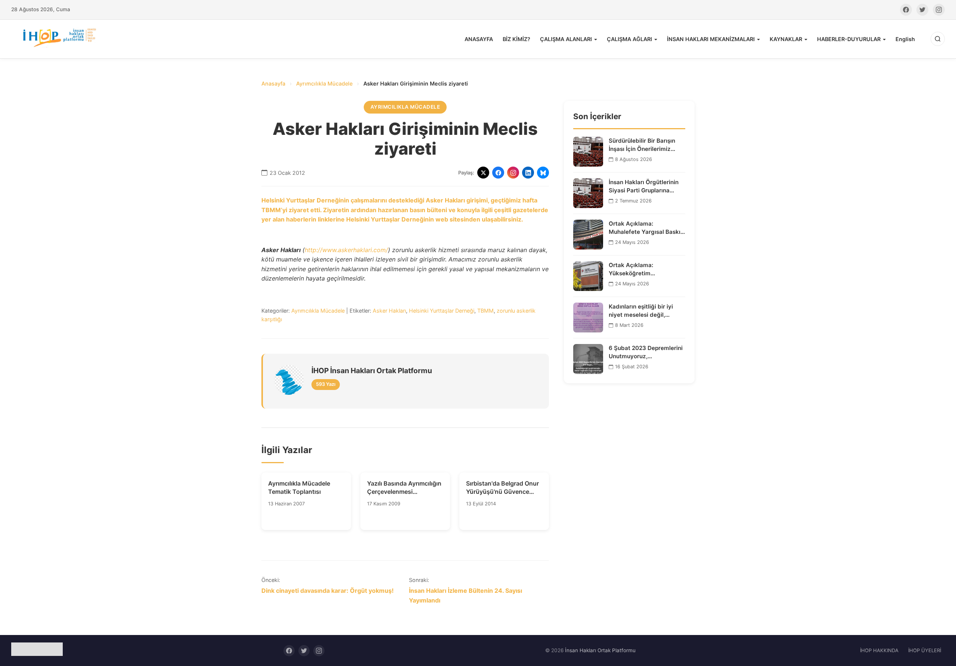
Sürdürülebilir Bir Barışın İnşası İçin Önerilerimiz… (642, 144)
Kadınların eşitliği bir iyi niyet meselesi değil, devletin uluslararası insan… (647, 311)
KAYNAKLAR (786, 39)
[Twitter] (922, 10)
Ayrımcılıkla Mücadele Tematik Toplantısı (299, 487)
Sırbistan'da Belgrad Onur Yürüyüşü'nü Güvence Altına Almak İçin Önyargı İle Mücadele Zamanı (502, 488)
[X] (483, 173)
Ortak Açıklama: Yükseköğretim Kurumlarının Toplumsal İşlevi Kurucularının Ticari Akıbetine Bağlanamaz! (643, 269)
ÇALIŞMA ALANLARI (566, 39)
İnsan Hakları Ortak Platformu (600, 650)
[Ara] (938, 39)
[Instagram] (939, 10)
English (905, 39)
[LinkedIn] (528, 173)
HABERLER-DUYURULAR (849, 39)
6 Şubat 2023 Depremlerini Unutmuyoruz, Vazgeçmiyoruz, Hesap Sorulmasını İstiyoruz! (646, 352)
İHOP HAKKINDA (879, 650)
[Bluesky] (543, 173)
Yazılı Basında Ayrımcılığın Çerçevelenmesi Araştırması (404, 488)
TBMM (485, 310)
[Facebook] (906, 10)
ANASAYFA (479, 39)
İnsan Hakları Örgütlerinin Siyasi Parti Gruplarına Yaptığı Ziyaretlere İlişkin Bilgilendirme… (644, 186)
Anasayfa (273, 83)
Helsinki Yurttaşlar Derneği (441, 310)
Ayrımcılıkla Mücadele (324, 83)
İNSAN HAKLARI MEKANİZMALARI (711, 39)
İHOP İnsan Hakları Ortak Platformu (371, 370)
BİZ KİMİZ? (516, 39)
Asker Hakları (389, 310)
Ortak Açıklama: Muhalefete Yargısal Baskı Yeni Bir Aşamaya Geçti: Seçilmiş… (644, 228)
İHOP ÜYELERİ (924, 650)
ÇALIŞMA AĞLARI (629, 39)
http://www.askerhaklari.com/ (346, 250)
